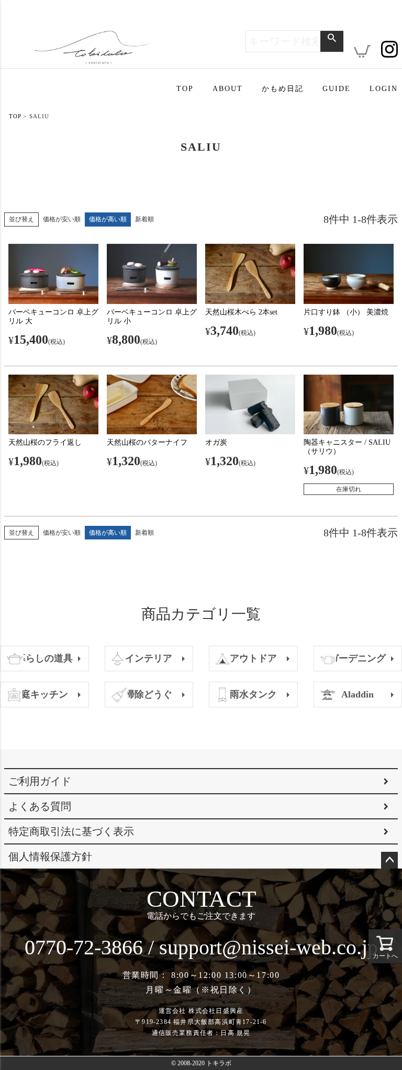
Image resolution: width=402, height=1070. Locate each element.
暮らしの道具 (44, 658)
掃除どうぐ (148, 694)
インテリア (148, 658)
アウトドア (253, 658)
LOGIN (384, 89)
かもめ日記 (283, 89)
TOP (185, 89)
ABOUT (228, 89)
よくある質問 (39, 806)
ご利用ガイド (39, 781)
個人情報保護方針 (50, 856)
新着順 (144, 219)
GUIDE (336, 89)
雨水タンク (253, 694)
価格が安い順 (62, 219)
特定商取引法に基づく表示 (71, 831)
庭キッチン (44, 694)
